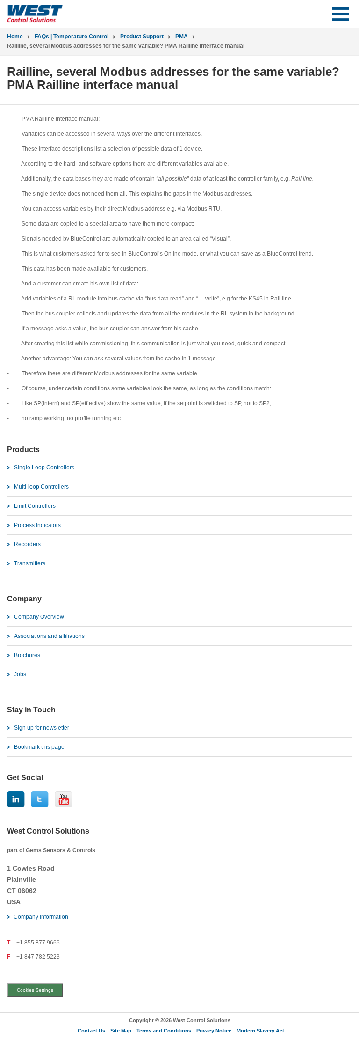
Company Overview (39, 617)
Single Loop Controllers (44, 467)
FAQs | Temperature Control (71, 36)
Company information (41, 917)
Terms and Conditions (163, 1030)
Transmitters (29, 563)
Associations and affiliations (49, 636)
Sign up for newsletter (41, 727)
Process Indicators (37, 525)
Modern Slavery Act (260, 1030)
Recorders (27, 544)
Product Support (142, 36)
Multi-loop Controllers (41, 486)
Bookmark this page (39, 747)
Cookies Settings (35, 990)
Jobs (20, 674)
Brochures (27, 655)
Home (15, 36)
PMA (181, 36)
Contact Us (91, 1030)
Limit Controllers (35, 506)
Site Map (120, 1030)
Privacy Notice (213, 1030)
